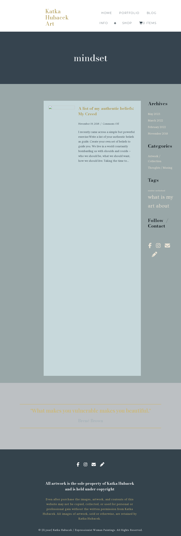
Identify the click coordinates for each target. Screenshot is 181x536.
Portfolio (129, 13)
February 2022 (157, 127)
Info (103, 23)
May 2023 (154, 114)
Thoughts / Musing (160, 167)
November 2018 (158, 133)
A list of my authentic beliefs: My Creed (106, 111)
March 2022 (155, 120)
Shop (127, 23)
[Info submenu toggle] (115, 23)
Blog (151, 13)
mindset (151, 191)
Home (106, 13)
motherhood (160, 191)
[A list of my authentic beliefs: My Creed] (62, 108)
